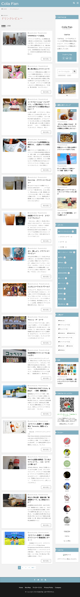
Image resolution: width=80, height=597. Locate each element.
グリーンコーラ (65, 325)
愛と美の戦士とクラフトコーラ (39, 69)
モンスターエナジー (66, 337)
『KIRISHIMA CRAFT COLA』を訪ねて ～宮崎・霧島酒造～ (39, 389)
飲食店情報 (64, 273)
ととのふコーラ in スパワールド (39, 286)
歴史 (75, 199)
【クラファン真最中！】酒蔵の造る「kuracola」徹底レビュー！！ (39, 426)
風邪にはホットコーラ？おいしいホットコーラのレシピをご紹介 (66, 192)
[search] (75, 71)
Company (58, 587)
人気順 (9, 26)
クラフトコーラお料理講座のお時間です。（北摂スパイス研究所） (39, 144)
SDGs (62, 320)
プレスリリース (66, 268)
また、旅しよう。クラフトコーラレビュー (39, 252)
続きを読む (46, 59)
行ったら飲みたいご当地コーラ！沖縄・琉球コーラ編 (66, 169)
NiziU (70, 346)
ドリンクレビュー (14, 9)
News (63, 262)
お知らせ (64, 304)
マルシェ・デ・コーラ (35, 320)
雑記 (62, 299)
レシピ (69, 75)
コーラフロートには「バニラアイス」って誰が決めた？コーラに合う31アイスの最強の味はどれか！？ (39, 105)
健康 (62, 288)
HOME (5, 9)
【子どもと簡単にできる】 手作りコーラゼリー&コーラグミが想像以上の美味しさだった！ (66, 126)
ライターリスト (37, 587)
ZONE (62, 333)
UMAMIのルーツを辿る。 (37, 36)
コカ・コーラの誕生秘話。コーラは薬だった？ (66, 214)
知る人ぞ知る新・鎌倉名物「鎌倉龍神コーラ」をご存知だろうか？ (39, 499)
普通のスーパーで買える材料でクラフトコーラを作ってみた (66, 148)
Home (21, 587)
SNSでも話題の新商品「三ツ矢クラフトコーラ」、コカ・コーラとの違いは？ (39, 462)
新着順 (3, 26)
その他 (63, 247)
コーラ (74, 154)
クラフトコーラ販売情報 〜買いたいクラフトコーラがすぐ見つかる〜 (66, 381)
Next (33, 567)
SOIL (62, 346)
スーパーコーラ (65, 341)
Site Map (28, 587)
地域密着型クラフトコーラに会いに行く (39, 354)
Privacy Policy (48, 587)
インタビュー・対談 (67, 252)
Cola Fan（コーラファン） (46, 592)
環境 (62, 293)
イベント (64, 283)
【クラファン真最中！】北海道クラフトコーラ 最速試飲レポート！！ (39, 537)
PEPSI (62, 350)
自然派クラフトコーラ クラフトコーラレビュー (39, 217)
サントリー (63, 329)
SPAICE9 (72, 333)
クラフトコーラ (61, 75)
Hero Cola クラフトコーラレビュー (39, 181)
